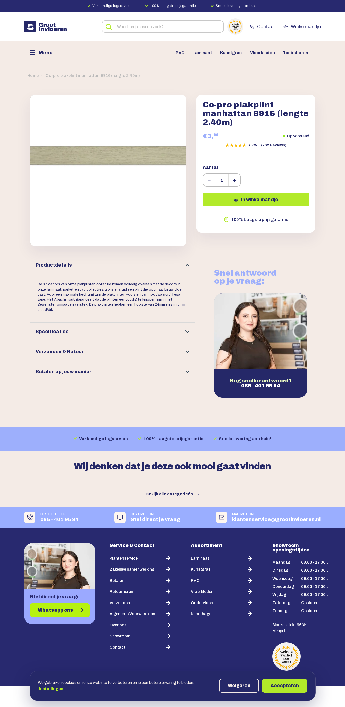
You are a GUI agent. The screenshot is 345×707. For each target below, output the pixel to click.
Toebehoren (295, 53)
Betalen (117, 580)
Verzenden (120, 603)
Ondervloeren (204, 603)
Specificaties (52, 331)
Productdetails (54, 265)
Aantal (210, 167)
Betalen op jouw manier (64, 371)
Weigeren (239, 685)
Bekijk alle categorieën (169, 494)
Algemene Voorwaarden (132, 614)
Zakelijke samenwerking (132, 569)
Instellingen (51, 689)
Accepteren (284, 685)
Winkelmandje (306, 26)
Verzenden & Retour (60, 351)
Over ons (118, 625)
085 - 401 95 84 (260, 385)
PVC (180, 53)
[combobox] (163, 26)
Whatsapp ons (55, 610)
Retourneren (121, 591)
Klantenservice (124, 558)
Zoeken (109, 27)
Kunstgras (231, 53)
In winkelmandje (259, 199)
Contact (266, 26)
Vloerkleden (262, 53)
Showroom (120, 636)
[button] (108, 170)
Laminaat (202, 53)
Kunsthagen (202, 614)
